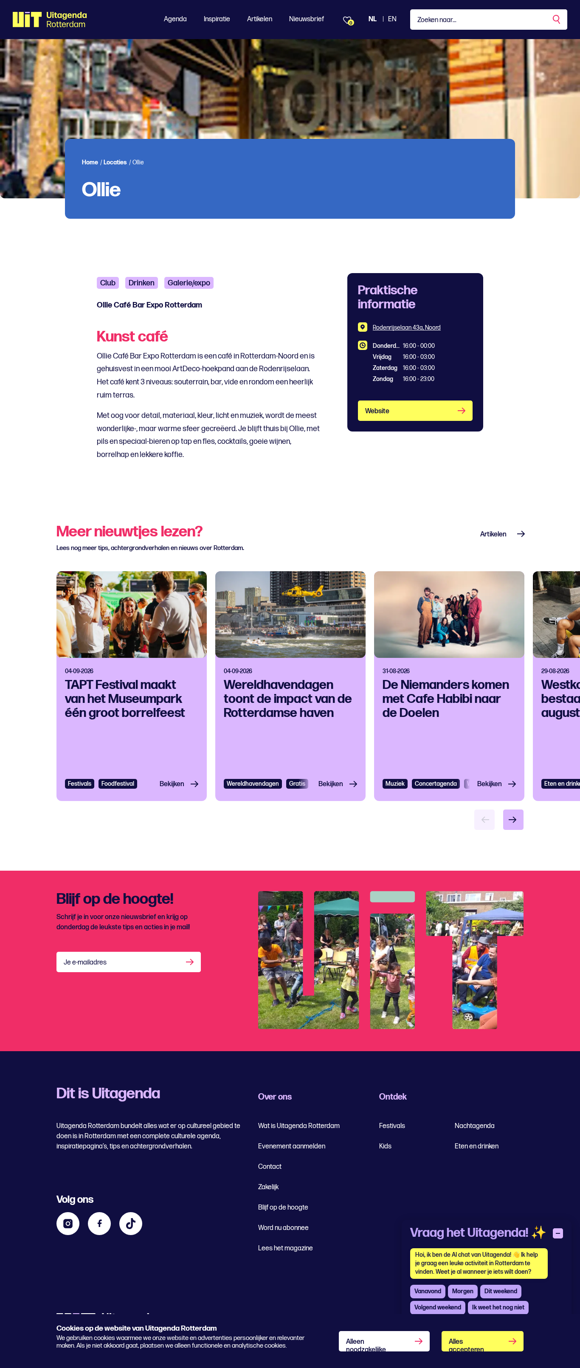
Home (90, 162)
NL (373, 19)
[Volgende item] (513, 820)
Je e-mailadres (85, 963)
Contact (270, 1167)
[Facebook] (99, 1223)
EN (392, 19)
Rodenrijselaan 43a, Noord (407, 327)
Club (107, 283)
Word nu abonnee (283, 1228)
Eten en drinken (476, 1146)
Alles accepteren (466, 1344)
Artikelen (259, 19)
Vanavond (427, 1291)
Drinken (142, 283)
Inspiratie (217, 19)
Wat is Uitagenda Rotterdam (299, 1126)
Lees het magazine (285, 1248)
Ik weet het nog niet (498, 1307)
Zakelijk (268, 1187)
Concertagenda (436, 783)
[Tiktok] (130, 1223)
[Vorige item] (484, 820)
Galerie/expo (189, 283)
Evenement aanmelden (291, 1146)
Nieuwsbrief (306, 19)
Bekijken (172, 784)
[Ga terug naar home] (50, 19)
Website (377, 411)
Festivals (79, 783)
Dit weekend (500, 1291)
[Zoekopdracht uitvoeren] (557, 19)
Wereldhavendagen (253, 783)
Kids (385, 1146)
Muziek (395, 783)
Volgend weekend (437, 1307)
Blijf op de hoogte (283, 1208)
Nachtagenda (475, 1126)
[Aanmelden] (190, 962)
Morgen (462, 1291)
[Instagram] (67, 1223)
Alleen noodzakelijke (366, 1344)
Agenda (175, 19)
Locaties (115, 162)
